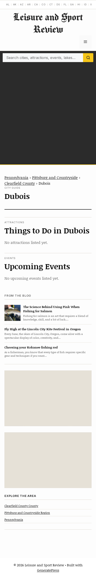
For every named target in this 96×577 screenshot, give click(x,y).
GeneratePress (48, 570)
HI (78, 4)
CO (44, 4)
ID (85, 4)
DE (58, 4)
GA (72, 4)
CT (51, 4)
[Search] (88, 57)
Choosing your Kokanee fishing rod (31, 347)
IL (91, 4)
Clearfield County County (21, 506)
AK (15, 4)
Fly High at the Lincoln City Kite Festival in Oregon (42, 329)
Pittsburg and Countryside (55, 177)
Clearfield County (19, 183)
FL (65, 4)
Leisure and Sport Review (48, 23)
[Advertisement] (48, 112)
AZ (22, 4)
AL (8, 4)
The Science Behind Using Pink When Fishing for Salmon (51, 308)
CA (36, 4)
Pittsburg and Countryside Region (27, 513)
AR (29, 4)
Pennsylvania (16, 177)
